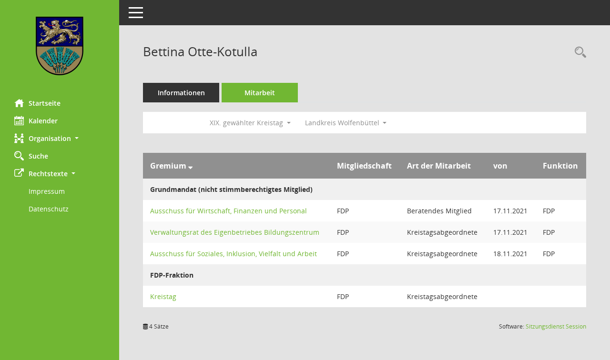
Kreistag (163, 296)
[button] (59, 138)
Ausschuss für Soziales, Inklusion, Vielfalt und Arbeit (233, 253)
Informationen (181, 92)
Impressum (47, 191)
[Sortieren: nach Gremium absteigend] (190, 165)
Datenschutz (49, 208)
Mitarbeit (259, 92)
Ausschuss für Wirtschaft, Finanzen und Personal (228, 210)
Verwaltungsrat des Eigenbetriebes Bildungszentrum (234, 232)
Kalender (43, 120)
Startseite (45, 103)
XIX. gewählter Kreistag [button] (247, 122)
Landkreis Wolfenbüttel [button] (343, 122)
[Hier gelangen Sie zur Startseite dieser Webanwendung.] (59, 46)
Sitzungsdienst (556, 326)
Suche (38, 155)
